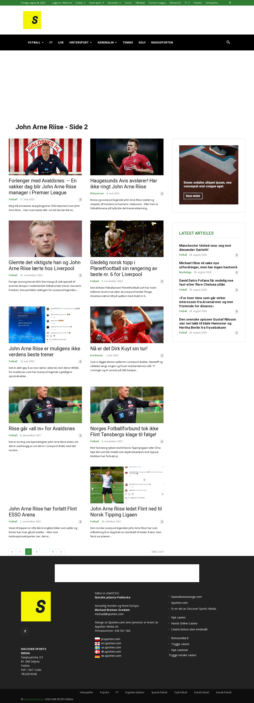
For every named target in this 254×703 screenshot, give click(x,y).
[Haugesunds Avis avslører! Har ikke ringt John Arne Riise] (127, 157)
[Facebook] (230, 3)
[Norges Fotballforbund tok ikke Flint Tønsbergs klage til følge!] (127, 405)
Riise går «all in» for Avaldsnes (42, 428)
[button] (228, 43)
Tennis (128, 2)
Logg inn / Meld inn (62, 2)
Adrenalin (113, 2)
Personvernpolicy (33, 699)
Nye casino (178, 617)
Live (61, 42)
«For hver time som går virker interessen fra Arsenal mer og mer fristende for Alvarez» (206, 302)
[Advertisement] (127, 83)
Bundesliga (185, 272)
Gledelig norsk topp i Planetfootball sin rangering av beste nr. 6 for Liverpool (123, 268)
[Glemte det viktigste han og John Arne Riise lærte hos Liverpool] (45, 239)
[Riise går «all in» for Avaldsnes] (45, 405)
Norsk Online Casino (184, 623)
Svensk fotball (223, 692)
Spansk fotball (159, 692)
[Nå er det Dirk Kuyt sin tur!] (127, 324)
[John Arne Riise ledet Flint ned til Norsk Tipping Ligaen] (127, 485)
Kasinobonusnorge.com (186, 597)
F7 (186, 2)
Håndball (140, 2)
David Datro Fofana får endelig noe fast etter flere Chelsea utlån (206, 282)
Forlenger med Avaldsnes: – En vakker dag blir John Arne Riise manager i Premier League (43, 186)
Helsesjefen (212, 2)
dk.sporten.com (111, 651)
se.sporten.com (111, 647)
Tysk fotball (180, 692)
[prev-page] (12, 551)
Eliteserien (175, 2)
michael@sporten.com (109, 614)
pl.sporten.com (110, 639)
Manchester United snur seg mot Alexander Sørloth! (205, 247)
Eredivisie (96, 355)
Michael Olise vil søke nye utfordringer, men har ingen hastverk (208, 265)
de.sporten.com (111, 656)
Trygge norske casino (182, 655)
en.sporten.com (111, 643)
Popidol (198, 2)
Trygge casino (180, 644)
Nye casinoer (179, 650)
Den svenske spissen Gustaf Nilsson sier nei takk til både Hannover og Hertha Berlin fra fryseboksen (207, 323)
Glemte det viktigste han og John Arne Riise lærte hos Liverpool (45, 265)
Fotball (79, 2)
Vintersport (95, 2)
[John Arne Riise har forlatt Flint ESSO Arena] (45, 485)
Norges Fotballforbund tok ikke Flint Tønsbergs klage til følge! (124, 431)
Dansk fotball (201, 692)
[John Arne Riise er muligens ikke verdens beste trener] (45, 324)
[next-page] (61, 551)
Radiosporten (162, 42)
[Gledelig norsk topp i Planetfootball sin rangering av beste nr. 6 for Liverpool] (127, 239)
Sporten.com (117, 622)
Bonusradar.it (180, 638)
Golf (142, 42)
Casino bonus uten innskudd (189, 629)
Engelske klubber (134, 692)
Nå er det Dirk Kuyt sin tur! (118, 349)
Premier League (157, 2)
